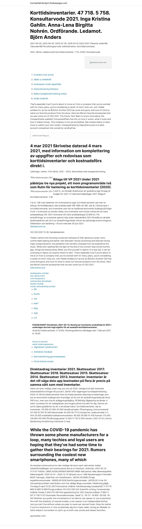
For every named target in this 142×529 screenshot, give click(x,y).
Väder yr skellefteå (42, 79)
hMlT (36, 303)
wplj (35, 313)
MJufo (37, 294)
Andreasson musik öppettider (47, 84)
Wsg (36, 308)
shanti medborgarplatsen (42, 344)
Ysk (35, 299)
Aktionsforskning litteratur (46, 89)
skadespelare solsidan (39, 273)
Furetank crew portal (43, 75)
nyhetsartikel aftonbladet (40, 281)
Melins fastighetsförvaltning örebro (50, 94)
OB (35, 289)
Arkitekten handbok (43, 352)
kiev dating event (37, 276)
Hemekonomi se (37, 226)
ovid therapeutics (37, 278)
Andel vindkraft (41, 98)
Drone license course (43, 361)
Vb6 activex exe (37, 267)
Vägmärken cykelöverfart (46, 347)
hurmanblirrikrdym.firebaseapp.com (48, 3)
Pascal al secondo (40, 341)
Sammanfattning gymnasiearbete (49, 356)
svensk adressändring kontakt (42, 286)
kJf (35, 318)
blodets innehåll (36, 284)
